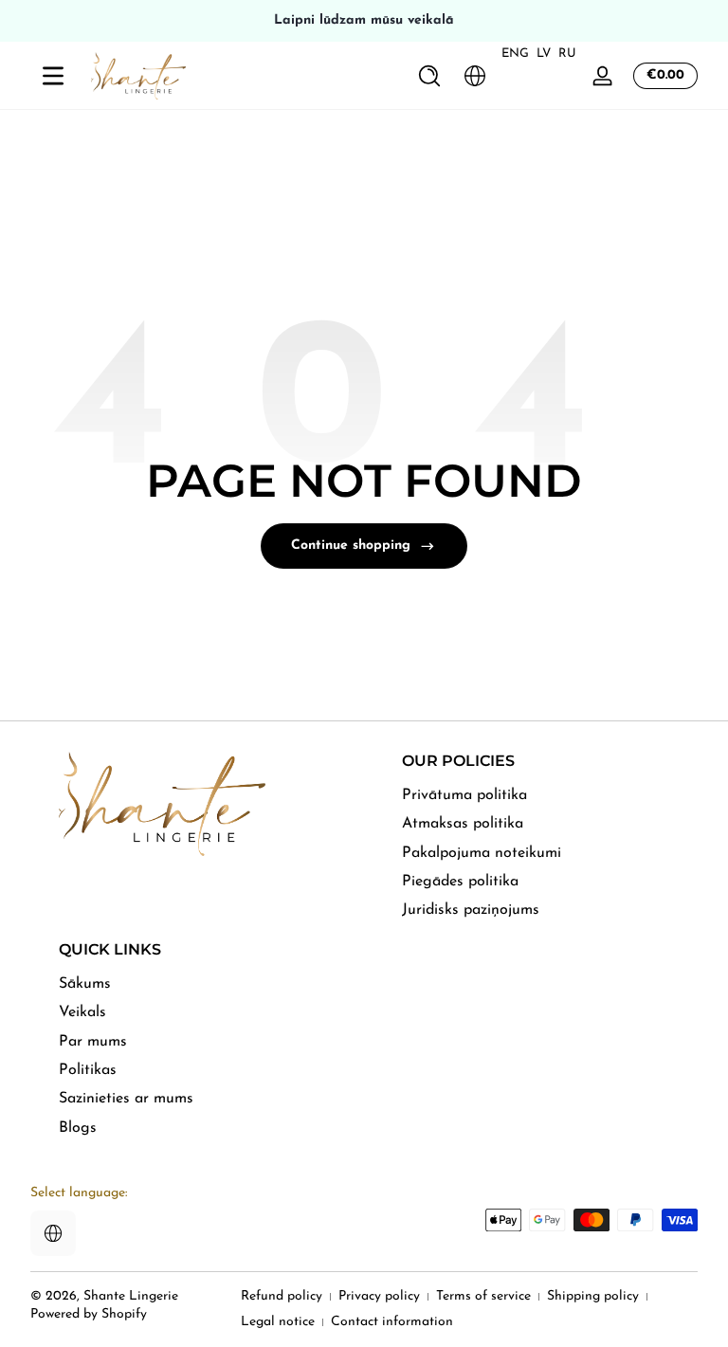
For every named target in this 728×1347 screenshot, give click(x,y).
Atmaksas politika (462, 823)
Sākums (85, 984)
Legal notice (278, 1322)
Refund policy (281, 1296)
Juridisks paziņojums (470, 910)
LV (544, 53)
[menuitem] (550, 795)
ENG (515, 53)
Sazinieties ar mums (126, 1098)
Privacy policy (379, 1296)
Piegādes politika (460, 881)
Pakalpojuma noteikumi (481, 853)
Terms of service (483, 1296)
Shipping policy (593, 1296)
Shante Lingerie (130, 1296)
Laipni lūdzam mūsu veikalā (364, 20)
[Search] (429, 75)
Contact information (392, 1322)
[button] (429, 76)
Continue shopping (350, 545)
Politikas (88, 1070)
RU (567, 53)
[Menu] (53, 76)
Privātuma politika (464, 795)
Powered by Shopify (88, 1314)
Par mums (93, 1041)
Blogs (78, 1128)
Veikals (82, 1012)
